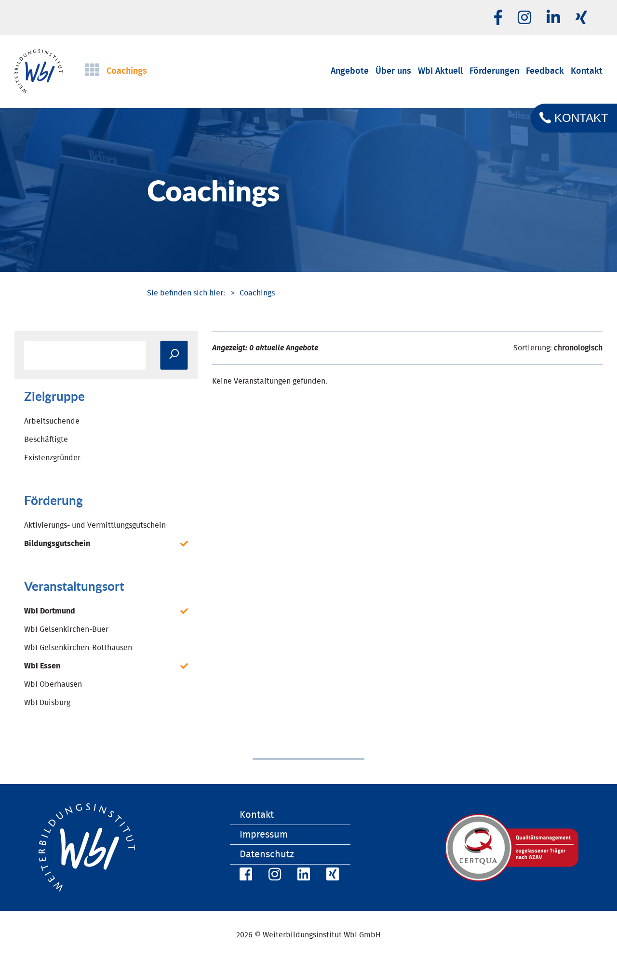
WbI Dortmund (49, 611)
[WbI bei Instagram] (273, 876)
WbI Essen (42, 666)
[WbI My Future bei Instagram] (524, 18)
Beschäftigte (46, 439)
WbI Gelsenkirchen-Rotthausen (78, 648)
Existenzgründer (52, 458)
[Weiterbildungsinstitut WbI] (186, 293)
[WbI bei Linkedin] (553, 18)
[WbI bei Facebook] (244, 876)
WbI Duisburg (47, 702)
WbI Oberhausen (53, 684)
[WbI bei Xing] (581, 18)
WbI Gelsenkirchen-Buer (66, 629)
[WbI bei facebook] (498, 18)
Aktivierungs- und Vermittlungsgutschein (95, 525)
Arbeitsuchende (52, 421)
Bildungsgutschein (57, 543)
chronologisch (578, 348)
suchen (174, 355)
